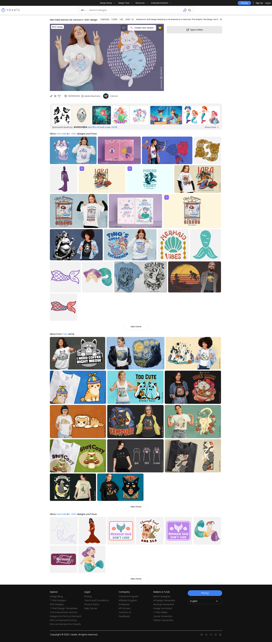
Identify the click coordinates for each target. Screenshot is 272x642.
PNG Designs (57, 604)
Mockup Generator (163, 604)
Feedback (124, 616)
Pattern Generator (163, 620)
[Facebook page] (206, 634)
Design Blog (56, 596)
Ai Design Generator (164, 600)
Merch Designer (161, 596)
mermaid (105, 19)
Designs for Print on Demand (65, 616)
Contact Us (125, 612)
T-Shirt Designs (58, 600)
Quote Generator (162, 616)
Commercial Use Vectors (63, 612)
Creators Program (128, 596)
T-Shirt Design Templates (63, 608)
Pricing (88, 596)
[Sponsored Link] (61, 115)
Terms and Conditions (96, 600)
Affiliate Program (128, 600)
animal (129, 19)
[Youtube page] (215, 634)
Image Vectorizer (162, 608)
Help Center (90, 608)
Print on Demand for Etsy (63, 620)
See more (136, 326)
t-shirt (114, 19)
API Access (124, 608)
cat (121, 19)
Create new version (144, 27)
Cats (65, 334)
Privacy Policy (91, 604)
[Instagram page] (201, 634)
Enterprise (124, 604)
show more (210, 127)
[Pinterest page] (211, 634)
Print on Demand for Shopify (65, 624)
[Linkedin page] (220, 634)
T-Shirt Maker (160, 612)
